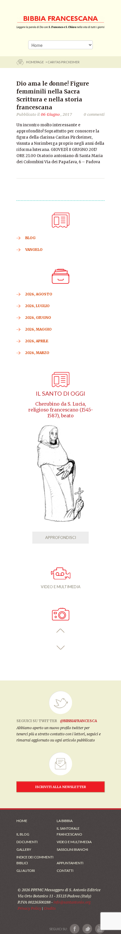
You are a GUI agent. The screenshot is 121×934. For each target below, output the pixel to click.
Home (21, 821)
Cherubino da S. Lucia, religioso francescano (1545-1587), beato (60, 409)
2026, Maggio (38, 329)
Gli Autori (25, 870)
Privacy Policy (29, 908)
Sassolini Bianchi (72, 849)
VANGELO (34, 249)
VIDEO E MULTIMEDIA (60, 586)
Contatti (65, 870)
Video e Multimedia (74, 842)
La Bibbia (65, 821)
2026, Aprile (36, 341)
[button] (60, 631)
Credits (50, 908)
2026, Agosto (38, 294)
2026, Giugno (38, 317)
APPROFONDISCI (60, 537)
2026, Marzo (37, 353)
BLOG (30, 238)
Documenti (27, 842)
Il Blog (22, 834)
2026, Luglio (37, 306)
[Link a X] (87, 929)
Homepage (35, 62)
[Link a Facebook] (75, 929)
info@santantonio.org (71, 902)
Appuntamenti (70, 863)
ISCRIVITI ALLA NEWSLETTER (60, 787)
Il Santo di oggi (60, 393)
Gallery (23, 849)
